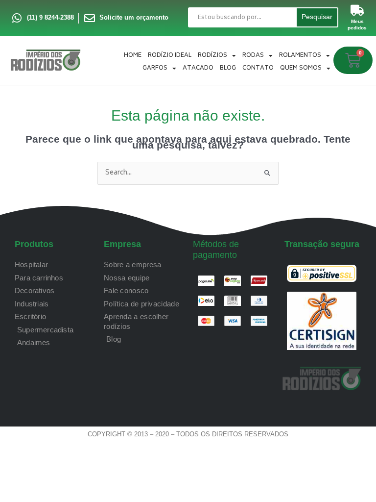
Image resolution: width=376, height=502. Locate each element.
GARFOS (154, 68)
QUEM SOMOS (301, 68)
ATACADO (198, 68)
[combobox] (242, 17)
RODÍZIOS (212, 55)
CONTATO (258, 68)
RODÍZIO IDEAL (169, 55)
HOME (132, 55)
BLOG (228, 68)
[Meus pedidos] (357, 10)
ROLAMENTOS (300, 55)
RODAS (253, 55)
